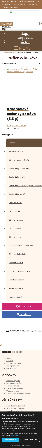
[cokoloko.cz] (24, 20)
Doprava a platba (13, 380)
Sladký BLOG (25, 38)
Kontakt (25, 42)
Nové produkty (12, 366)
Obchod (25, 35)
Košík (25, 40)
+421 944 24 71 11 (9, 4)
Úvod (25, 33)
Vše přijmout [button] (10, 440)
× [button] (39, 414)
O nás (8, 358)
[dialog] (21, 429)
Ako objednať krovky (14, 411)
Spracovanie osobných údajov (18, 393)
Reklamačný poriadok (15, 388)
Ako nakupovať (12, 386)
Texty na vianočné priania (16, 408)
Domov (5, 52)
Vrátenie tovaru (12, 391)
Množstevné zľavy (13, 363)
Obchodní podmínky (14, 383)
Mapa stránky (11, 368)
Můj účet (7, 26)
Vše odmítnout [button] (30, 440)
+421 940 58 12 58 (32, 1)
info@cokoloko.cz (12, 1)
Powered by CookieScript (21, 445)
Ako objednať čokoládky (16, 406)
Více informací (16, 436)
